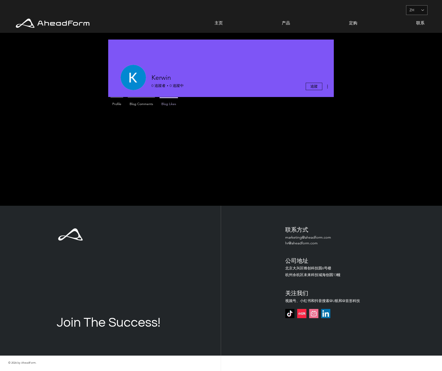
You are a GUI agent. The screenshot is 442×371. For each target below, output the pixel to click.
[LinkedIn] (325, 313)
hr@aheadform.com (301, 243)
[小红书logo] (301, 313)
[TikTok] (289, 313)
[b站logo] (313, 313)
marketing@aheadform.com (308, 237)
